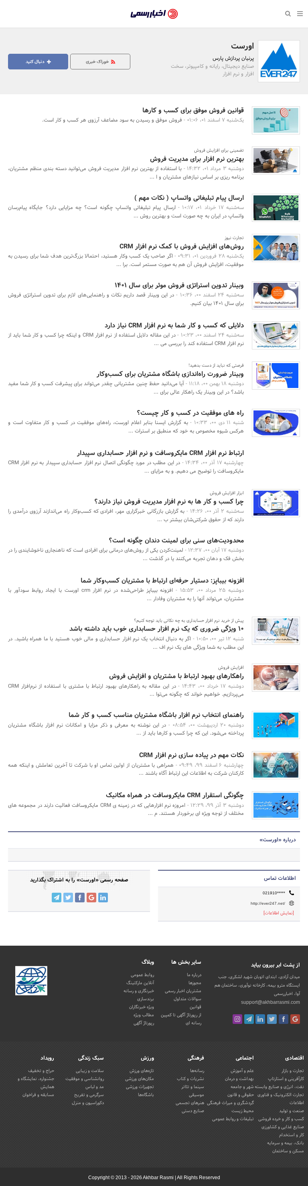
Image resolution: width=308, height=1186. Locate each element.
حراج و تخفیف (41, 1070)
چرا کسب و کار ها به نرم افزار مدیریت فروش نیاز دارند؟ (169, 501)
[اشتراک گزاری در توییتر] (68, 897)
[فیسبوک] (283, 1019)
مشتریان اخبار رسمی (183, 991)
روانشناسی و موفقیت (84, 1078)
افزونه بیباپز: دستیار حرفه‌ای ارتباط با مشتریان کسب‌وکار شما (162, 580)
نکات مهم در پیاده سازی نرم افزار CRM (191, 755)
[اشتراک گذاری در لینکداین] (103, 897)
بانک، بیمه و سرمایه (285, 1143)
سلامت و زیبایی (90, 1070)
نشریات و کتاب (190, 1078)
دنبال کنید (36, 61)
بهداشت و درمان (239, 1078)
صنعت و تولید (291, 1111)
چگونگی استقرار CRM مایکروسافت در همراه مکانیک (175, 795)
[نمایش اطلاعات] (278, 913)
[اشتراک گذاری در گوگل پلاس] (91, 897)
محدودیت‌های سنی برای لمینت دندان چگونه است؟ (176, 540)
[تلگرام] (249, 1019)
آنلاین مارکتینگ (140, 983)
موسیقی (196, 1095)
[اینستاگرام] (237, 1019)
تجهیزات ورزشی (140, 1087)
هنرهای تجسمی (190, 1103)
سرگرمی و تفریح (89, 1095)
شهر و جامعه (242, 1087)
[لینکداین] (260, 1019)
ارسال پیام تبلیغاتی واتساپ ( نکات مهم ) (189, 198)
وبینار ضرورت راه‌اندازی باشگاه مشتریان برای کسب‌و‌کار (170, 374)
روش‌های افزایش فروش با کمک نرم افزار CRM (182, 246)
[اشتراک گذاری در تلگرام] (56, 897)
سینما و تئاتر (192, 1087)
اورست (242, 46)
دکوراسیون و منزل (88, 1103)
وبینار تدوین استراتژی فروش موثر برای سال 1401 (179, 285)
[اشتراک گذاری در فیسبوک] (80, 897)
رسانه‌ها (197, 1070)
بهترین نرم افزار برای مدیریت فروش (197, 159)
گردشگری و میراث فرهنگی (230, 1103)
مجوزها (194, 983)
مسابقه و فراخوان (38, 1095)
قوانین (195, 1007)
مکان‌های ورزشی (139, 1078)
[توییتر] (272, 1019)
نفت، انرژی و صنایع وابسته (279, 1087)
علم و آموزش (242, 1070)
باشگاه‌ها (146, 1095)
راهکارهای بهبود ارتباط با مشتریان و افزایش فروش (176, 676)
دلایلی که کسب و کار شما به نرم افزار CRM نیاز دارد (174, 325)
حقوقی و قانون (240, 1095)
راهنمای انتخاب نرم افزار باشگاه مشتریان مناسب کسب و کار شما (156, 715)
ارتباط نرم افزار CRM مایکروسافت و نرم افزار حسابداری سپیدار (160, 453)
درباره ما (194, 975)
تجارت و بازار (293, 1070)
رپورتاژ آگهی (144, 1023)
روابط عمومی (142, 975)
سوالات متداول (187, 999)
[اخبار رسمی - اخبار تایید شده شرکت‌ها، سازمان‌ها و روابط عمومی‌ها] (154, 14)
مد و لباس (94, 1087)
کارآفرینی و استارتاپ (286, 1078)
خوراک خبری (98, 61)
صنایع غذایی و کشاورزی (282, 1127)
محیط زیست (242, 1111)
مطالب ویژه (144, 1015)
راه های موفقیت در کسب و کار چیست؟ (190, 413)
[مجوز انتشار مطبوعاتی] (31, 981)
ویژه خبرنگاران (141, 1007)
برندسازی (145, 999)
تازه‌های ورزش (142, 1070)
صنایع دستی (193, 1111)
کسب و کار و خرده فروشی (281, 1119)
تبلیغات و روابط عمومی (233, 1119)
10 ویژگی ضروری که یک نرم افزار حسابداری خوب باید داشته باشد (156, 628)
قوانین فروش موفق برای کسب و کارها (193, 110)
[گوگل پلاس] (295, 1019)
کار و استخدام (291, 1135)
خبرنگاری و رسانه (139, 991)
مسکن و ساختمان (288, 1151)
